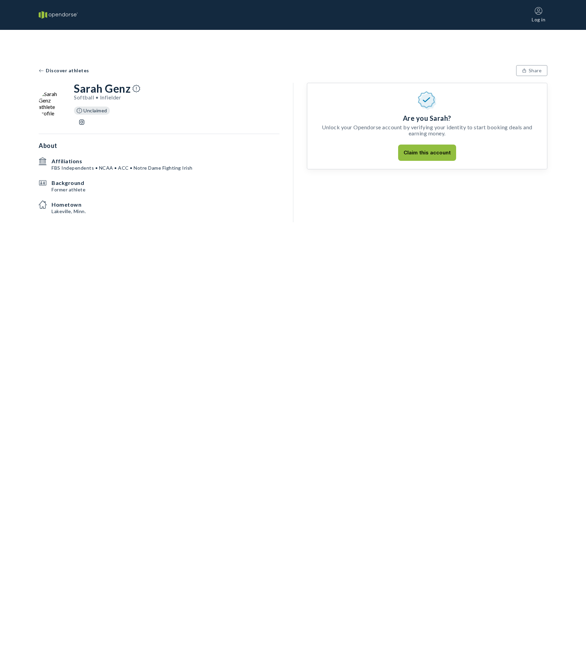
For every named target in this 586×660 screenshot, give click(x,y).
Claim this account (427, 152)
